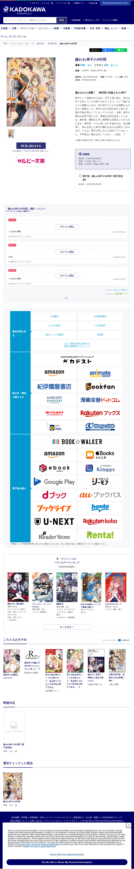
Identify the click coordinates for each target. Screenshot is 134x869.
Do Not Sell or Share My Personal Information (102, 821)
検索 (61, 20)
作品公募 (93, 3)
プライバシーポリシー (54, 821)
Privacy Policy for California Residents (67, 854)
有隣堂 (100, 334)
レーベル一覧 (64, 3)
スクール (21, 36)
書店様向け (79, 817)
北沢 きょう (111, 65)
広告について (45, 817)
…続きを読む (14, 227)
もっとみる (65, 627)
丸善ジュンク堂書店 (54, 334)
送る (122, 50)
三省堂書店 (100, 325)
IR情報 (24, 817)
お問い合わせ (36, 821)
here (112, 835)
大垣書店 (54, 316)
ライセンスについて (62, 817)
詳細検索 (76, 20)
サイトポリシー (73, 821)
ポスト (97, 50)
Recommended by (110, 640)
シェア (109, 50)
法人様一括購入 (93, 817)
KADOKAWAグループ (111, 817)
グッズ (12, 36)
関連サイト (80, 3)
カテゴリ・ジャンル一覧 (42, 3)
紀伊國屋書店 (100, 316)
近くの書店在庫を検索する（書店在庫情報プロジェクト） (77, 345)
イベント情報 (111, 20)
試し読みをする (33, 146)
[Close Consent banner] (128, 825)
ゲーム (4, 36)
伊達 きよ (86, 65)
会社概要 (15, 817)
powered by (109, 294)
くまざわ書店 (54, 325)
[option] (14, 732)
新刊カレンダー (92, 20)
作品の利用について (19, 821)
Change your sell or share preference (39, 846)
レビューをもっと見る (116, 290)
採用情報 (33, 817)
